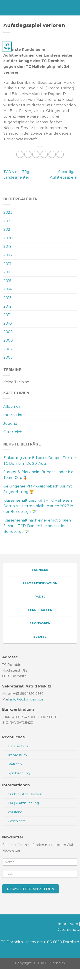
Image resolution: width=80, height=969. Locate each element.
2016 (7, 272)
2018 (7, 255)
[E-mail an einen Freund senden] (44, 154)
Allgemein (12, 406)
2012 (7, 306)
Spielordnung (19, 773)
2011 (7, 315)
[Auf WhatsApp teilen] (20, 154)
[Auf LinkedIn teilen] (60, 154)
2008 (8, 340)
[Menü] (6, 7)
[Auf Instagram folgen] (10, 924)
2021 (7, 229)
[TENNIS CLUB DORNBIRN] (42, 7)
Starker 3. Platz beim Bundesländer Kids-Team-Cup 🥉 (39, 475)
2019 (7, 246)
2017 (7, 264)
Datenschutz (68, 929)
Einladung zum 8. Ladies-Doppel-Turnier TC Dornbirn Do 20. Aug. (39, 461)
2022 (7, 221)
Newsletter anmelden (30, 889)
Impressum (68, 924)
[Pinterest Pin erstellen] (52, 154)
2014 (7, 289)
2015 (7, 281)
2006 (7, 357)
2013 (7, 298)
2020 (8, 238)
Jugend (10, 423)
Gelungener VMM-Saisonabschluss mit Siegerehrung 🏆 (37, 489)
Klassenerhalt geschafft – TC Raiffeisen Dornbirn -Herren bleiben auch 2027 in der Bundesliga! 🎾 (38, 506)
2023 (7, 212)
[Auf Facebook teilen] (28, 154)
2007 (8, 349)
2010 (7, 323)
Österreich (12, 432)
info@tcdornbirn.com (28, 699)
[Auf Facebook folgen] (3, 924)
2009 (8, 332)
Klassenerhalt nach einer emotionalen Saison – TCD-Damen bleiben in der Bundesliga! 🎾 (37, 526)
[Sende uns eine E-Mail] (17, 924)
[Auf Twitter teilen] (36, 154)
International (15, 415)
